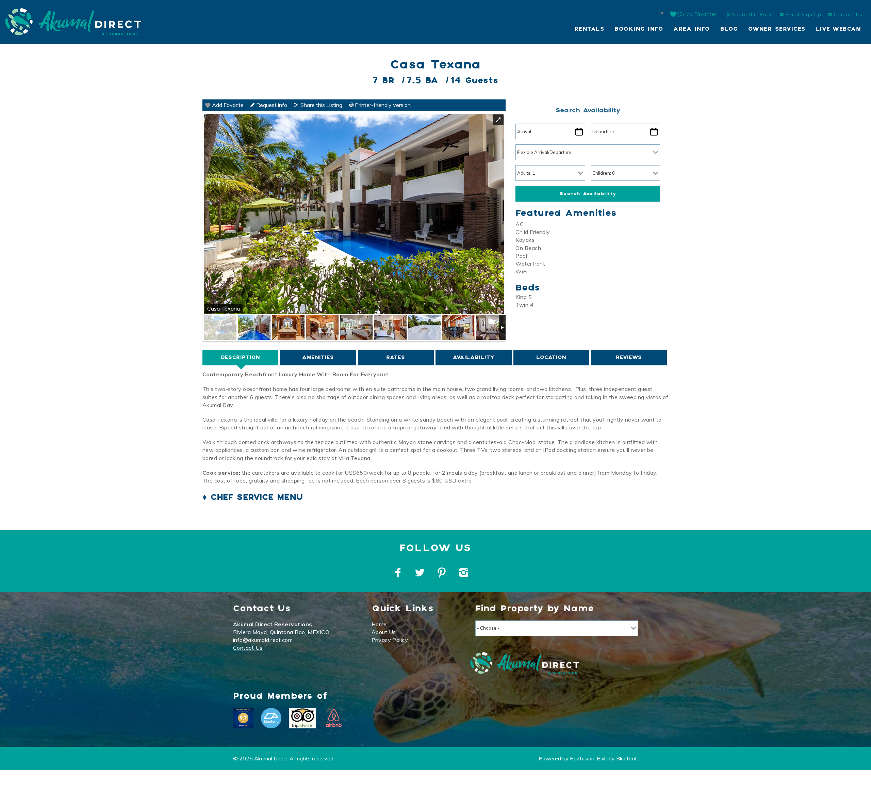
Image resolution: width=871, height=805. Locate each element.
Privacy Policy (390, 639)
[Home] (73, 21)
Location (551, 357)
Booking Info (638, 29)
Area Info (691, 29)
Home (379, 624)
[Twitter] (420, 572)
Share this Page (752, 15)
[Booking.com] (243, 718)
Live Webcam (838, 29)
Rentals (589, 29)
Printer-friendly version (382, 104)
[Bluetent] (271, 718)
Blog (729, 29)
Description (240, 357)
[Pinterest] (442, 572)
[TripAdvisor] (302, 718)
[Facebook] (399, 572)
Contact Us (847, 15)
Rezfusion (582, 758)
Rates (395, 357)
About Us (384, 632)
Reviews (629, 357)
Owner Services (777, 29)
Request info (271, 104)
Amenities (318, 357)
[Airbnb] (334, 718)
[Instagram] (464, 572)
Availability (473, 357)
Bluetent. (627, 758)
